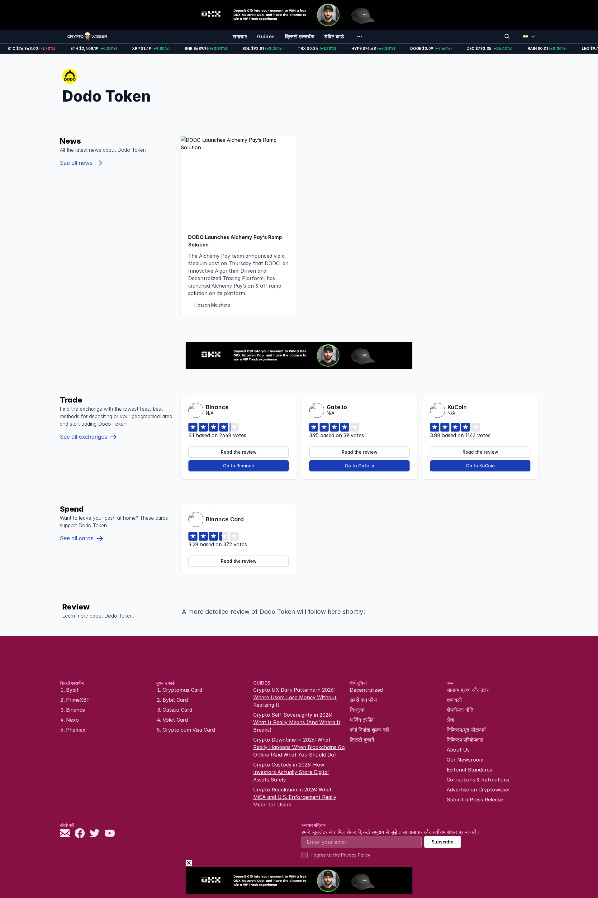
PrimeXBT (78, 700)
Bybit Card (175, 700)
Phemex (75, 730)
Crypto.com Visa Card (189, 730)
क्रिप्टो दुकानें (362, 740)
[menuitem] (240, 36)
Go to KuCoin (480, 465)
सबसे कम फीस (363, 700)
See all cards (76, 538)
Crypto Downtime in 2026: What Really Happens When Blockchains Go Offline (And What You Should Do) (299, 747)
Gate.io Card (177, 710)
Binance (75, 710)
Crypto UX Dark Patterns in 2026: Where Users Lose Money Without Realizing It (295, 697)
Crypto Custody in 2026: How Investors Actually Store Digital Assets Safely (291, 772)
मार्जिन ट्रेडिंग (362, 720)
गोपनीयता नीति (460, 710)
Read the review (239, 452)
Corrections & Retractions (478, 779)
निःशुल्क (357, 710)
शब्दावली (454, 700)
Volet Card (175, 720)
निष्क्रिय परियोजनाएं (465, 740)
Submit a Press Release (475, 799)
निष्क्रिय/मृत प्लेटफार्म (466, 730)
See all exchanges (83, 436)
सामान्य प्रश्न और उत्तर (468, 690)
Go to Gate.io (359, 465)
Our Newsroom (465, 760)
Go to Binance (238, 465)
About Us (458, 750)
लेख (450, 720)
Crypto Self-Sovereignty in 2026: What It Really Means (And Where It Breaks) (296, 722)
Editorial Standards (469, 770)
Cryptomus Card (182, 690)
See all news (76, 163)
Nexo (72, 720)
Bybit (72, 690)
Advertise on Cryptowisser (478, 789)
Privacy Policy (355, 854)
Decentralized (366, 690)
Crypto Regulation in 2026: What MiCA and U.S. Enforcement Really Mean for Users (294, 797)
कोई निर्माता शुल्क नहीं (369, 730)
